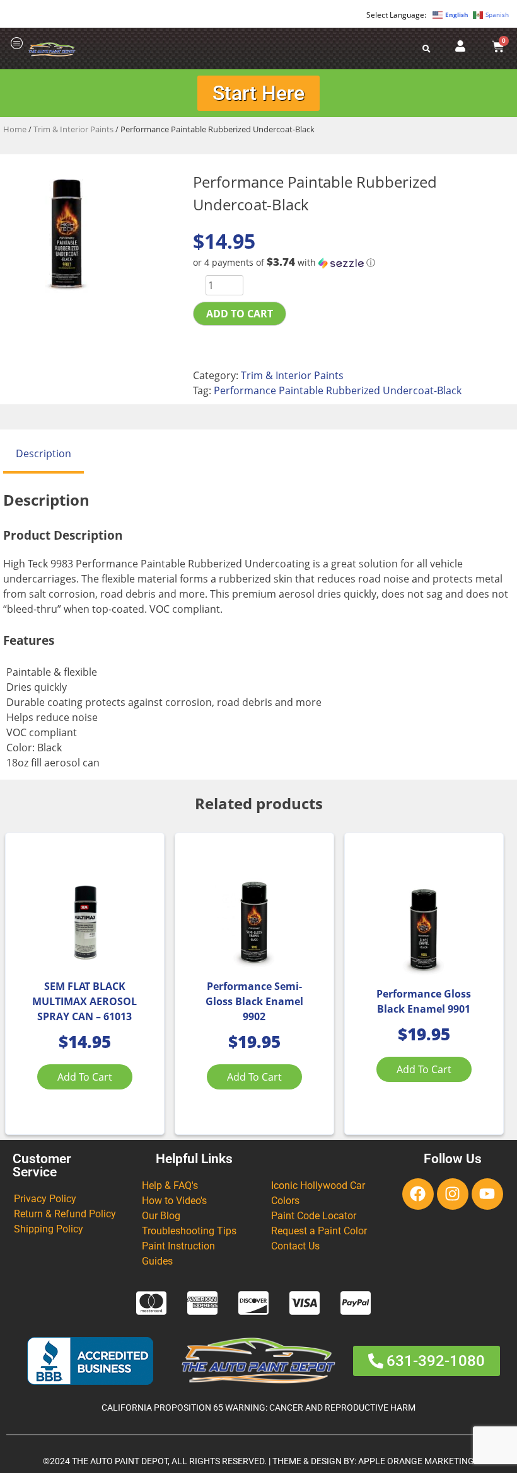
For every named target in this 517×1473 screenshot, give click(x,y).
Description (43, 453)
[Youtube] (487, 1194)
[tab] (43, 455)
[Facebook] (418, 1194)
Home (14, 129)
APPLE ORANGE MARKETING (416, 1461)
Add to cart (239, 314)
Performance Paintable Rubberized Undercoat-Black (338, 390)
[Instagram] (452, 1194)
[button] (353, 262)
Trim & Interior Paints (73, 129)
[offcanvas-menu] (17, 44)
